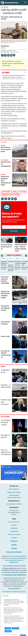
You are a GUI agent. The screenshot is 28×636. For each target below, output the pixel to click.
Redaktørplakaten (14, 562)
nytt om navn (15, 194)
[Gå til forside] (11, 2)
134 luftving (22, 191)
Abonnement (14, 528)
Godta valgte (15, 628)
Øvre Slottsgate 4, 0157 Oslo (14, 504)
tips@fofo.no (15, 489)
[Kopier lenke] (14, 55)
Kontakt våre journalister (14, 492)
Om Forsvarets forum (14, 522)
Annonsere (14, 525)
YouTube (14, 548)
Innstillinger (23, 635)
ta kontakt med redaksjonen (15, 575)
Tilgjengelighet (14, 531)
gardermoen (5, 194)
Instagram (14, 541)
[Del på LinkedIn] (8, 55)
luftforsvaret (6, 191)
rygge (14, 191)
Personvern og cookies (14, 534)
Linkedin (14, 544)
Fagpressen (22, 591)
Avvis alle (8, 628)
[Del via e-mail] (11, 55)
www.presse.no (14, 588)
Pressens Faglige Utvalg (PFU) (12, 578)
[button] (2, 256)
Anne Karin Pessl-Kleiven (14, 497)
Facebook (14, 537)
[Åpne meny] (25, 2)
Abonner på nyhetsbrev (14, 552)
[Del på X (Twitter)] (5, 55)
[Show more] (25, 72)
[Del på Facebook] (2, 55)
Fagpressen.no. (9, 622)
